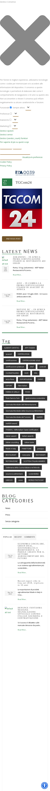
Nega (17, 147)
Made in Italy (11, 448)
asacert (9, 354)
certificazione (11, 360)
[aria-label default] (24, 173)
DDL (35, 373)
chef (32, 366)
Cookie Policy (6, 162)
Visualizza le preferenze (15, 152)
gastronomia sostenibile (35, 398)
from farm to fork (13, 398)
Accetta (6, 147)
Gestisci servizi (6, 134)
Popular (7, 537)
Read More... (17, 275)
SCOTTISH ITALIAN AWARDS (34, 461)
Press (7, 514)
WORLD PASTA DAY (36, 480)
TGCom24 (24, 182)
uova (20, 480)
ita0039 (39, 417)
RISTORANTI (40, 455)
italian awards (28, 436)
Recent (18, 537)
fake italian (22, 385)
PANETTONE (26, 448)
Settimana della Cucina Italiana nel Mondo (23, 467)
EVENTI (40, 379)
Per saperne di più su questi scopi (14, 142)
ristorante (26, 455)
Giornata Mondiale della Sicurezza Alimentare (24, 411)
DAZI (26, 373)
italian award (11, 436)
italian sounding (12, 442)
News (7, 508)
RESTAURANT (11, 455)
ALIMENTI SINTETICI (11, 348)
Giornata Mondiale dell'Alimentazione (21, 404)
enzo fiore (10, 379)
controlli (42, 366)
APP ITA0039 (30, 348)
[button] (25, 41)
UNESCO (9, 480)
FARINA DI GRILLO (12, 392)
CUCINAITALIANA (12, 373)
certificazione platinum (15, 366)
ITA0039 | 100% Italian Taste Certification (22, 429)
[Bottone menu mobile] (4, 173)
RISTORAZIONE (12, 461)
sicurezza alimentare (14, 474)
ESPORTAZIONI (26, 379)
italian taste (29, 442)
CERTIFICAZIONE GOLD (31, 360)
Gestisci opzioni (6, 131)
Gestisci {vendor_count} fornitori (14, 138)
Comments (29, 537)
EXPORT (9, 385)
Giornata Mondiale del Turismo (18, 417)
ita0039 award (11, 423)
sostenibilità (34, 474)
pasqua (40, 448)
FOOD (27, 392)
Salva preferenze (11, 157)
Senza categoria (12, 521)
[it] (5, 260)
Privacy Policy (6, 165)
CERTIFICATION (23, 354)
